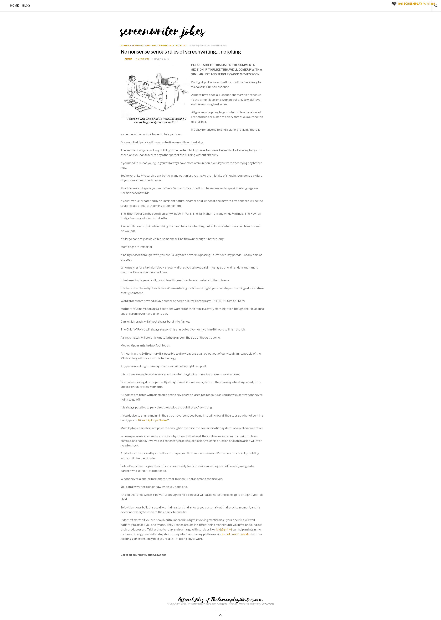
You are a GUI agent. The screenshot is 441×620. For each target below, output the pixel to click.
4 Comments (142, 58)
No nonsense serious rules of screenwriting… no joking (181, 52)
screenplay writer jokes (199, 45)
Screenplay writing (132, 45)
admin (129, 59)
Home (14, 5)
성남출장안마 (224, 529)
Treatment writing (156, 45)
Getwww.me (267, 603)
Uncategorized (177, 45)
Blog (26, 5)
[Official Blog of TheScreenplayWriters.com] (413, 4)
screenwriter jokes (219, 45)
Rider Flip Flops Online (152, 420)
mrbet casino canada (235, 534)
